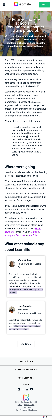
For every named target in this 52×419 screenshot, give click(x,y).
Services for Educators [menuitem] (25, 369)
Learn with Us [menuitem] (25, 361)
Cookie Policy (26, 407)
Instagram (10, 235)
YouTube (33, 235)
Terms (20, 405)
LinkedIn (35, 231)
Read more (26, 344)
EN (47, 417)
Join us (44, 5)
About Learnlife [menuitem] (25, 378)
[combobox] (45, 417)
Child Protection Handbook (26, 410)
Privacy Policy (29, 405)
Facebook (21, 235)
